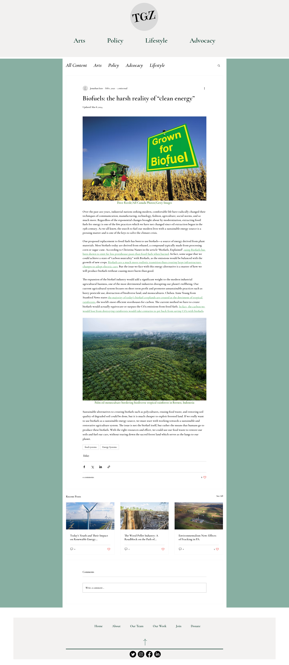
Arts (98, 65)
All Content (76, 65)
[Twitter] (133, 654)
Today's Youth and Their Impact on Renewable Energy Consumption (89, 537)
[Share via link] (108, 466)
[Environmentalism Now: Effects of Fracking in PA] (199, 515)
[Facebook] (149, 654)
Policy (113, 65)
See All (219, 496)
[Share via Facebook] (84, 466)
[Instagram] (141, 654)
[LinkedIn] (157, 654)
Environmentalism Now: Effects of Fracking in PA (197, 537)
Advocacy (134, 65)
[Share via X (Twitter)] (92, 466)
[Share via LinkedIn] (100, 466)
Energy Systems (109, 447)
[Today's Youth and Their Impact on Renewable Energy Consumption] (90, 515)
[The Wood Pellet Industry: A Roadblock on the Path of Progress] (144, 515)
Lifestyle (157, 65)
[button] (218, 65)
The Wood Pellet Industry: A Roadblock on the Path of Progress (141, 537)
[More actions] (204, 88)
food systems (91, 447)
